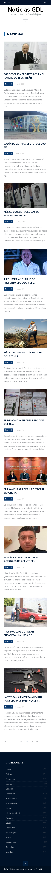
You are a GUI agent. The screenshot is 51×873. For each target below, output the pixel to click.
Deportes (10, 779)
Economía (10, 784)
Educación (10, 793)
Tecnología (11, 842)
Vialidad (9, 852)
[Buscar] (45, 3)
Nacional (8, 84)
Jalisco (9, 808)
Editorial (9, 789)
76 (32, 741)
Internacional (11, 803)
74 (21, 741)
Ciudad (9, 769)
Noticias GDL (25, 10)
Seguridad (10, 827)
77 (37, 741)
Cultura (9, 774)
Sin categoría (12, 832)
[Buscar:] (12, 3)
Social (8, 837)
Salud (8, 823)
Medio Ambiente (13, 813)
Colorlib (39, 869)
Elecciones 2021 (13, 798)
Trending (10, 847)
